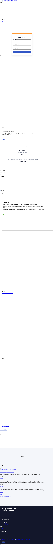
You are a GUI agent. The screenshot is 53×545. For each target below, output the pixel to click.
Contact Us (3, 528)
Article (1, 485)
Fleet (2, 18)
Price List (3, 20)
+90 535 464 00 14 (4, 520)
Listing (4, 19)
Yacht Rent (6, 523)
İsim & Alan (3, 542)
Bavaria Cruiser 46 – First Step (8, 360)
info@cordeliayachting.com (5, 519)
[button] (22, 456)
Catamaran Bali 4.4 (5, 426)
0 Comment (1, 470)
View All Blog (2, 500)
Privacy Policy (3, 529)
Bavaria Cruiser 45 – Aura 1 (7, 293)
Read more (1, 475)
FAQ (2, 21)
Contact (3, 22)
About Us (6, 524)
